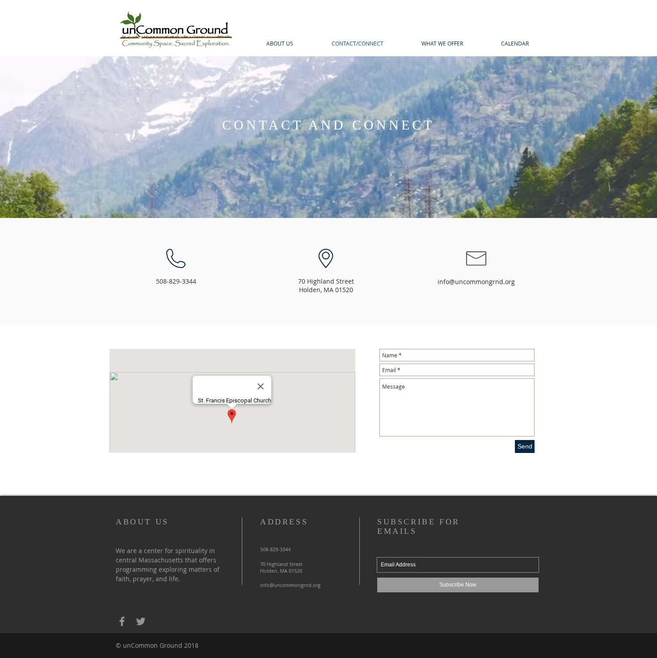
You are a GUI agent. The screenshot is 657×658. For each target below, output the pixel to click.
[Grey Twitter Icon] (141, 621)
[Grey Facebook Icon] (122, 621)
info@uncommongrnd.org (476, 281)
